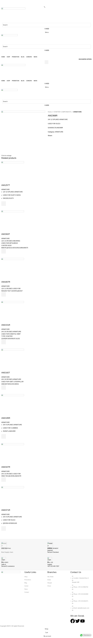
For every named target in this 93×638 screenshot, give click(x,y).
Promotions (27, 579)
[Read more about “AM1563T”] (3, 251)
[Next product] (88, 112)
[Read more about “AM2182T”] (3, 387)
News (26, 589)
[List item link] (81, 594)
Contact (26, 592)
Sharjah (49, 583)
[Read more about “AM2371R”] (3, 528)
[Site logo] (13, 15)
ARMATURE (77, 112)
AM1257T (5, 185)
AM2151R (5, 325)
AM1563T (5, 234)
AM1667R (5, 282)
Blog (25, 583)
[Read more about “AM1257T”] (3, 203)
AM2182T (5, 372)
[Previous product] (84, 112)
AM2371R (5, 510)
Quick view (3, 208)
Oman (49, 586)
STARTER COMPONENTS (62, 112)
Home (50, 112)
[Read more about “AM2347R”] (3, 479)
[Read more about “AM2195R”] (3, 436)
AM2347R (5, 467)
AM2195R (5, 418)
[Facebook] (72, 621)
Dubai (49, 579)
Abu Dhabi (50, 576)
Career (26, 586)
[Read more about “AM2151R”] (3, 342)
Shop (25, 576)
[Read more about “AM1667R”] (3, 294)
